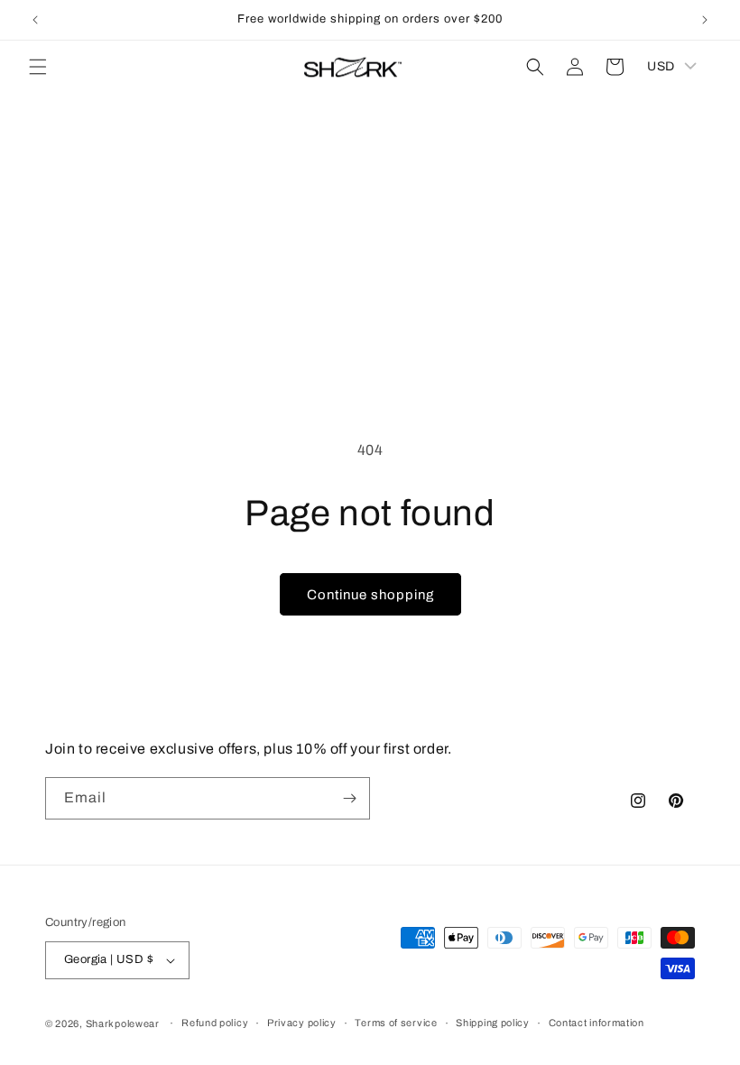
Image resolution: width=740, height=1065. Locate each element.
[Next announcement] (705, 20)
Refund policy (214, 1022)
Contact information (596, 1022)
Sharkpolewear (123, 1023)
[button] (38, 67)
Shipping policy (493, 1022)
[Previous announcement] (35, 20)
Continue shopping (370, 595)
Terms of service (396, 1022)
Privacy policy (302, 1022)
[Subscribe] (349, 798)
